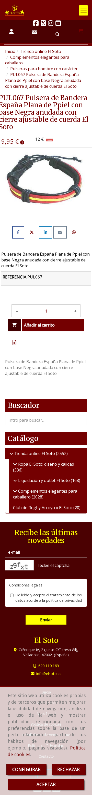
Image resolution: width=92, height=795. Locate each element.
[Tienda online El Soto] (11, 453)
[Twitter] (43, 24)
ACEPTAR (46, 784)
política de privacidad (64, 600)
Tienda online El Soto (34, 453)
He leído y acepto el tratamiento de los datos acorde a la (48, 598)
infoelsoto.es (48, 673)
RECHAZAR (68, 769)
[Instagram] (50, 24)
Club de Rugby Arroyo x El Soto (43, 507)
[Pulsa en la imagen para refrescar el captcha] (19, 565)
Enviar (46, 620)
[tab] (15, 342)
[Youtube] (58, 24)
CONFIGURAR (26, 769)
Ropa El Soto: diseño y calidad (45, 464)
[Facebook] (36, 24)
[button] (11, 31)
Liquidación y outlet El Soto (44, 480)
